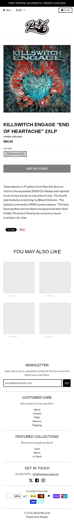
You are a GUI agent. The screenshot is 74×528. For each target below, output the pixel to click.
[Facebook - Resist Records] (37, 480)
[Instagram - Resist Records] (43, 480)
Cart (67, 10)
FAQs (37, 417)
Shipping (37, 425)
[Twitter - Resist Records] (31, 480)
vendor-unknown (12, 136)
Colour (7, 148)
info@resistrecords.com (46, 474)
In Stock (37, 456)
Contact (37, 413)
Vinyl (37, 449)
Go (67, 383)
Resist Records (42, 512)
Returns (37, 421)
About (37, 409)
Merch (37, 452)
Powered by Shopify (37, 516)
